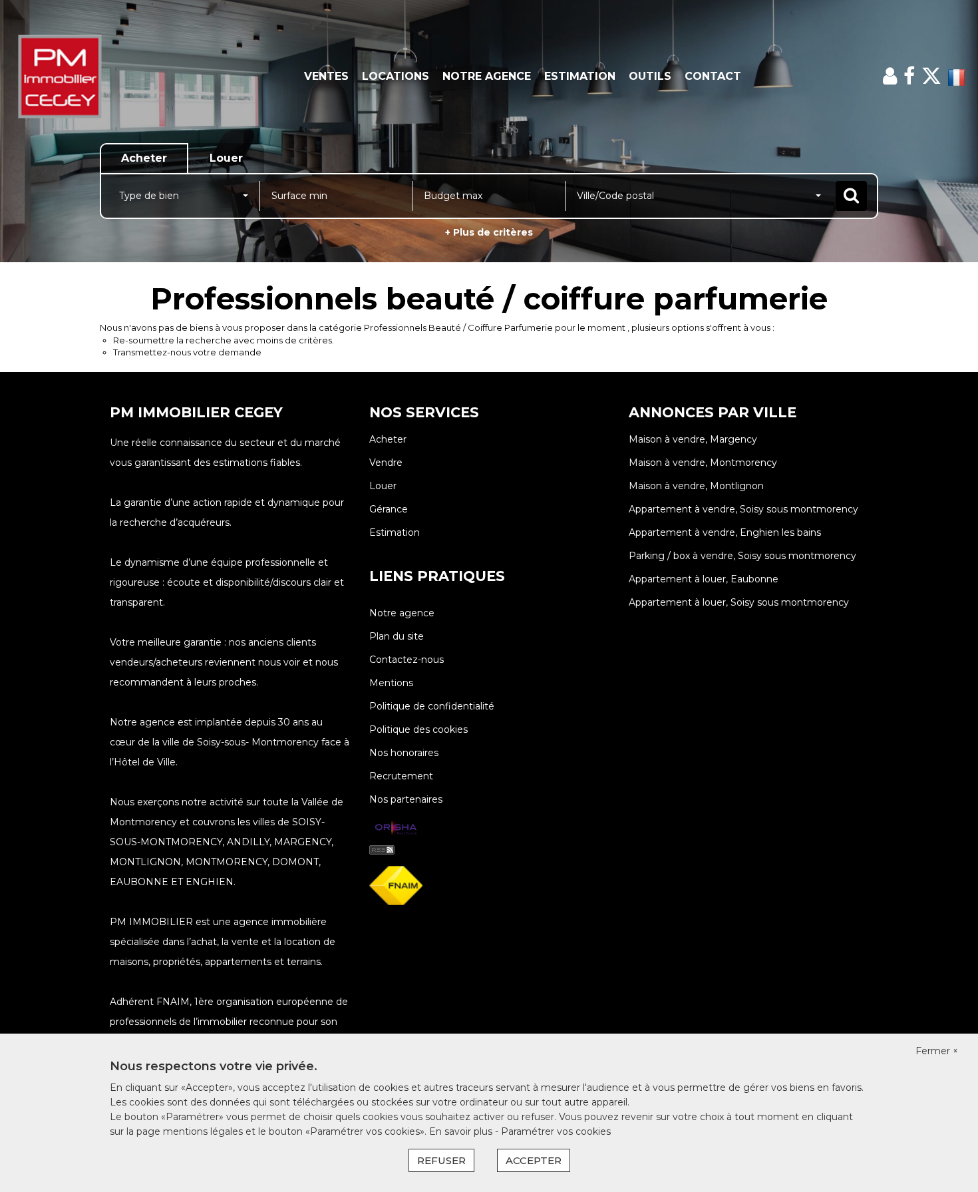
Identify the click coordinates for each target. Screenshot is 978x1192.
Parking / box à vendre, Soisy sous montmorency (742, 556)
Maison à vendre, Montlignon (696, 486)
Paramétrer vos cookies (556, 1131)
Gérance (388, 509)
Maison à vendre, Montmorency (703, 463)
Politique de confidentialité (431, 706)
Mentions (391, 683)
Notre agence (486, 76)
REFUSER (441, 1160)
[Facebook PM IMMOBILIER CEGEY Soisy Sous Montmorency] (909, 76)
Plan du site (396, 636)
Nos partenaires (405, 799)
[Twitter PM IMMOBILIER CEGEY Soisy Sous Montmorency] (931, 76)
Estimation (579, 76)
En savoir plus (462, 1131)
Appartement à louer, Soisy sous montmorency (739, 602)
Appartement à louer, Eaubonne (703, 579)
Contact (713, 76)
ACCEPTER (534, 1160)
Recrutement (401, 776)
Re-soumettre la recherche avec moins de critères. (223, 340)
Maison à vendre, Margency (693, 439)
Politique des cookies (418, 729)
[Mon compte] (890, 76)
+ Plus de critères (489, 232)
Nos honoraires (403, 753)
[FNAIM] (395, 885)
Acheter (388, 439)
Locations (395, 76)
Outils (650, 76)
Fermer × (936, 1051)
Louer (383, 486)
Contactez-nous (406, 660)
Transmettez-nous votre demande (187, 352)
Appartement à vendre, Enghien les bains (725, 532)
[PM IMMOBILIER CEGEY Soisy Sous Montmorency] (88, 76)
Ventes (326, 76)
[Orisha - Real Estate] (395, 829)
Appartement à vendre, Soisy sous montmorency (743, 509)
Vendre (386, 463)
